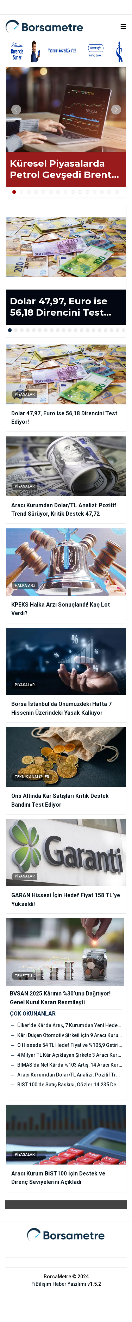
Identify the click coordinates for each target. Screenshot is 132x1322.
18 (112, 330)
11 (87, 192)
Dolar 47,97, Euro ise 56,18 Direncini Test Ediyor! (58, 307)
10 (80, 192)
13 (102, 192)
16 (100, 330)
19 (118, 330)
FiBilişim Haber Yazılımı (58, 1284)
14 (109, 192)
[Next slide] (116, 109)
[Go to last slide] (16, 109)
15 (117, 192)
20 (124, 330)
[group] (66, 109)
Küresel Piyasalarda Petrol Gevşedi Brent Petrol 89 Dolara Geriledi (61, 169)
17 (106, 330)
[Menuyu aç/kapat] (123, 26)
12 (95, 192)
